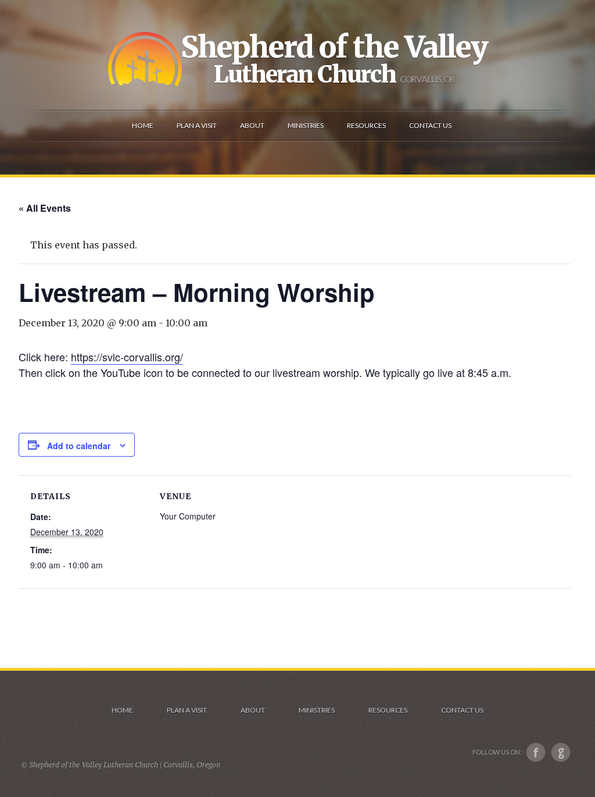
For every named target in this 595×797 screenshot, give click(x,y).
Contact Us (462, 710)
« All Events (45, 208)
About (253, 710)
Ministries (317, 710)
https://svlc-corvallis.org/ (127, 356)
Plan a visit (187, 710)
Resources (387, 710)
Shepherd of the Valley (334, 47)
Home (122, 710)
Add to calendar (78, 445)
